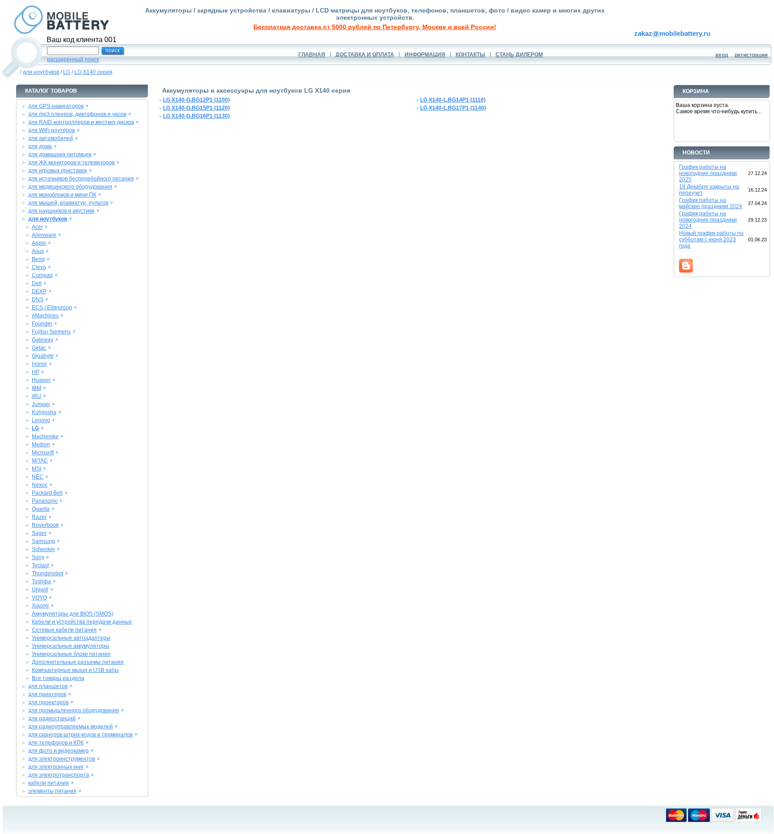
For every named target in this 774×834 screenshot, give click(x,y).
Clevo (39, 267)
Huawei (41, 380)
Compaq (42, 275)
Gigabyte (43, 356)
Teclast (40, 565)
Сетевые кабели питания (64, 630)
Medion (41, 444)
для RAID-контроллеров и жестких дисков (81, 122)
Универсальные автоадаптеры (71, 638)
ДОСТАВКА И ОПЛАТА (364, 54)
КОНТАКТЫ (470, 54)
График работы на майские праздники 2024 (710, 203)
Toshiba (41, 581)
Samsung (43, 541)
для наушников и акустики (61, 211)
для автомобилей (50, 138)
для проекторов (48, 702)
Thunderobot (47, 573)
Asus (38, 251)
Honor (39, 364)
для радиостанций (52, 718)
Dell (37, 283)
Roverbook (45, 525)
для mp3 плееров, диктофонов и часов (77, 114)
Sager (39, 533)
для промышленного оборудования (73, 710)
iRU (36, 396)
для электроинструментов (61, 759)
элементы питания (52, 791)
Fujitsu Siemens (51, 332)
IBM (36, 388)
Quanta (41, 509)
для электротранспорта (58, 775)
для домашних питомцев (59, 154)
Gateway (42, 340)
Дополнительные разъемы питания (78, 662)
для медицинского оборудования (70, 187)
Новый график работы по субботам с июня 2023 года (711, 239)
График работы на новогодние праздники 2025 (708, 173)
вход (721, 55)
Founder (42, 324)
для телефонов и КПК (56, 743)
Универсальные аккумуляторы (70, 646)
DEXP (39, 291)
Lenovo (41, 420)
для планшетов (48, 686)
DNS (37, 299)
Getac (39, 348)
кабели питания (48, 783)
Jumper (41, 404)
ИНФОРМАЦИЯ (424, 54)
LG (66, 72)
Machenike (45, 436)
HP (35, 372)
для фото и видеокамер (58, 751)
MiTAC (40, 461)
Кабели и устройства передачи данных (82, 622)
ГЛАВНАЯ (311, 54)
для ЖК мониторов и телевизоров (71, 162)
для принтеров (47, 694)
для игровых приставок (57, 170)
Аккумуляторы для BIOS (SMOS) (72, 614)
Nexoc (39, 485)
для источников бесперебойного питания (81, 178)
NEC (37, 477)
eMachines (45, 315)
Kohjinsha (44, 412)
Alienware (44, 235)
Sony (38, 557)
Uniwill (40, 589)
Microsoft (43, 452)
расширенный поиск (73, 59)
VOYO (39, 597)
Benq (38, 259)
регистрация (751, 55)
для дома (40, 146)
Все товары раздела (58, 678)
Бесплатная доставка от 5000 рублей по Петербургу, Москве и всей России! (375, 26)
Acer (37, 227)
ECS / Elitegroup (52, 307)
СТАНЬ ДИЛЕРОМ (519, 54)
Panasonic (45, 501)
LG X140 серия (93, 72)
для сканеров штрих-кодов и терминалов (80, 734)
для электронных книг (56, 767)
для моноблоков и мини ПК (62, 195)
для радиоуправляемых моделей (70, 726)
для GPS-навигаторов (56, 106)
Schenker (43, 549)
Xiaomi (40, 606)
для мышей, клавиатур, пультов (68, 203)
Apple (39, 243)
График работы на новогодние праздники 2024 (708, 219)
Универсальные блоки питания (71, 654)
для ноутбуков (41, 72)
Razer (39, 517)
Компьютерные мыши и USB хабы (75, 670)
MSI (36, 469)
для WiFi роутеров (51, 130)
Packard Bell (47, 493)
